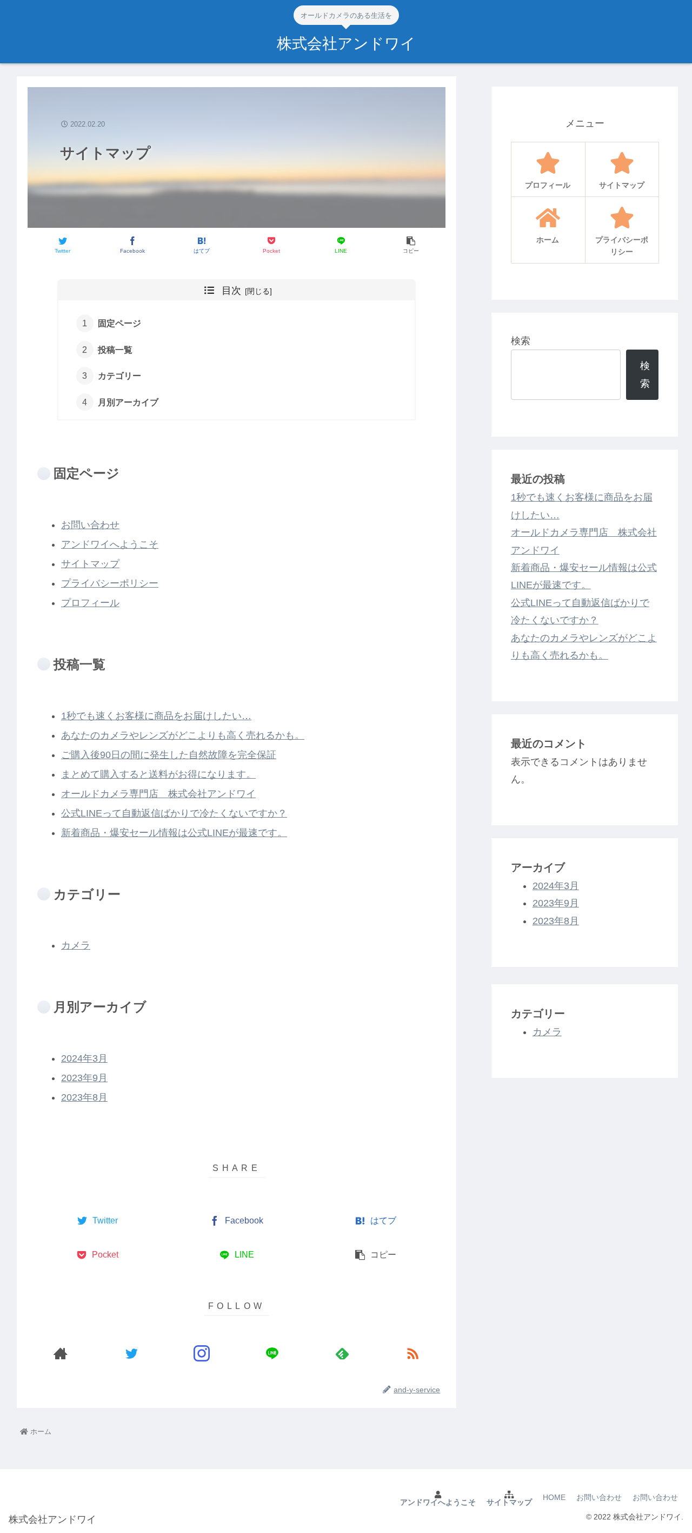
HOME (554, 1497)
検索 (520, 340)
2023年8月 (84, 1097)
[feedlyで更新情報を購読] (342, 1353)
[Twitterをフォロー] (131, 1353)
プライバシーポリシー (109, 583)
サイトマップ (90, 563)
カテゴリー (119, 375)
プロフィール (90, 602)
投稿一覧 (115, 349)
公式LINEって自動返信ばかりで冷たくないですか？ (174, 813)
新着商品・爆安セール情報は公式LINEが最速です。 (174, 832)
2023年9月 (84, 1078)
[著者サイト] (61, 1353)
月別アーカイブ (128, 402)
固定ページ (119, 323)
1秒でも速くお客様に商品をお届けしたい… (156, 715)
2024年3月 (84, 1058)
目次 (231, 290)
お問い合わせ (90, 524)
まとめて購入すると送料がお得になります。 (158, 774)
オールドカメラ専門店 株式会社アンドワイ (158, 793)
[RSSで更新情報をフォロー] (412, 1353)
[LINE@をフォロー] (272, 1353)
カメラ (75, 945)
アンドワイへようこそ (109, 544)
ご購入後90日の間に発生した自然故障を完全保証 (168, 754)
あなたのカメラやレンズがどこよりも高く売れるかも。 (182, 735)
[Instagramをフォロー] (202, 1353)
